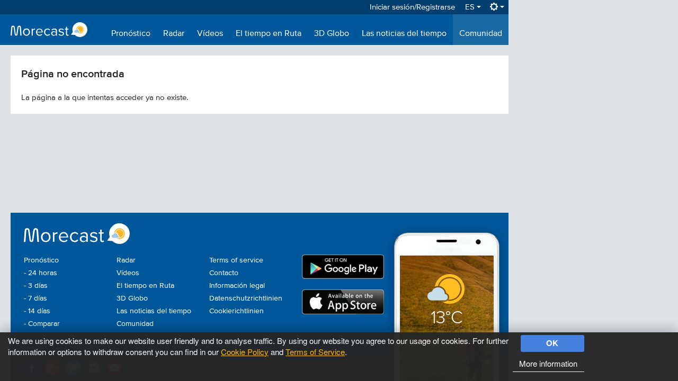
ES (471, 7)
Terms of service (236, 260)
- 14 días (37, 311)
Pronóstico (130, 34)
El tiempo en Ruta (268, 34)
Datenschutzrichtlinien (245, 298)
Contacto (223, 273)
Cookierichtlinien (236, 311)
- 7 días (35, 298)
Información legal (237, 285)
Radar (173, 34)
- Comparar (42, 324)
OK (552, 343)
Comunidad (480, 34)
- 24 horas (40, 273)
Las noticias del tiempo (404, 34)
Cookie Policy (245, 351)
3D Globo (331, 34)
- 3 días (36, 285)
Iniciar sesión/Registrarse (412, 7)
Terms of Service (315, 351)
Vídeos (210, 34)
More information (548, 363)
